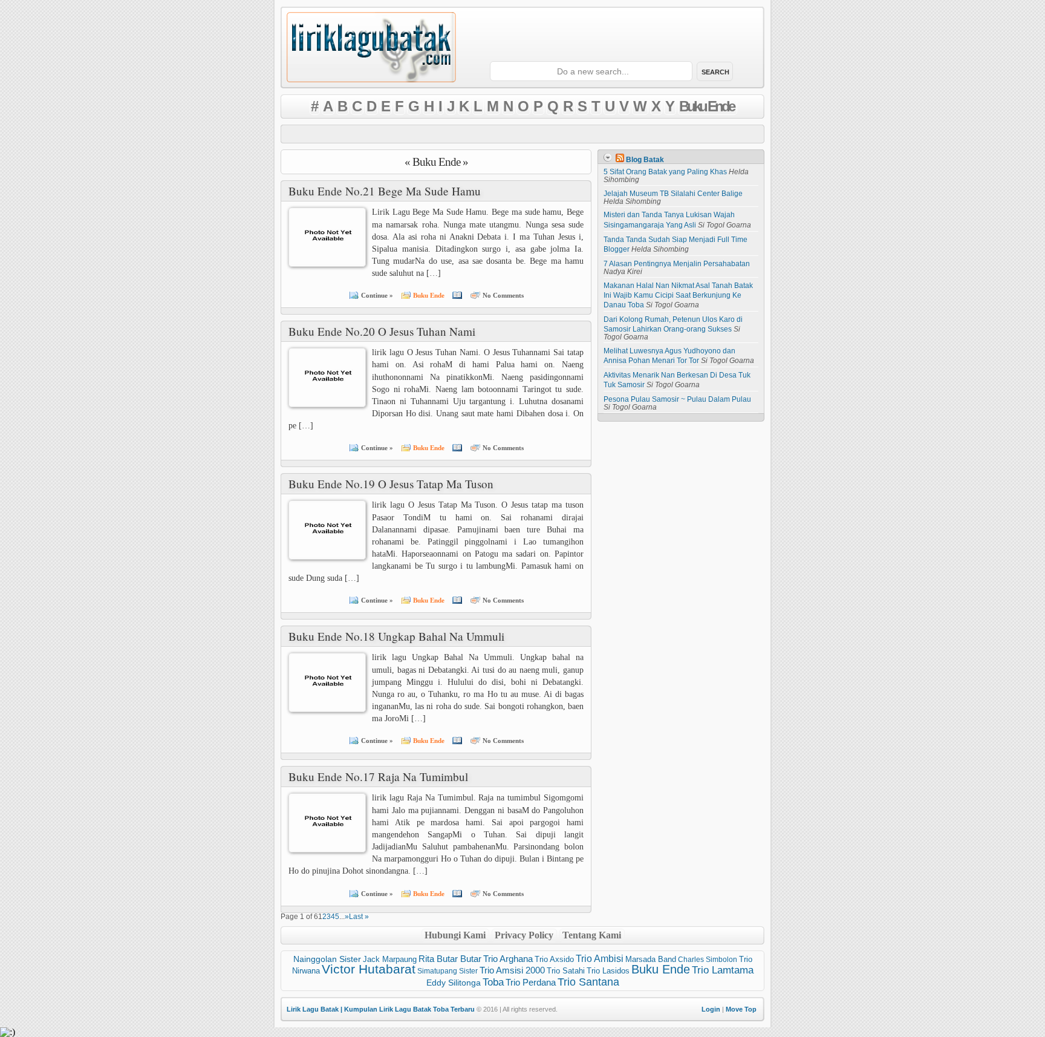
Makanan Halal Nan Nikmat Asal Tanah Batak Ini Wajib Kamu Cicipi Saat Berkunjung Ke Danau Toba (678, 295)
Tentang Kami (591, 935)
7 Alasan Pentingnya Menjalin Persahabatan (677, 263)
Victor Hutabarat (368, 969)
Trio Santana (588, 982)
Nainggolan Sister (327, 959)
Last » (359, 916)
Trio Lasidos (608, 970)
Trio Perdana (531, 982)
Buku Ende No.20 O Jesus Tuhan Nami (381, 331)
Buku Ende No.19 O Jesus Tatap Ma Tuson (390, 483)
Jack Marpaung (390, 959)
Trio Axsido (554, 959)
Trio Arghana (508, 959)
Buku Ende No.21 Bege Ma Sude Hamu (384, 190)
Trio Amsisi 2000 (512, 970)
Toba (493, 982)
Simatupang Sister (447, 971)
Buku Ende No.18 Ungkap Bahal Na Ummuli (396, 636)
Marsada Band (650, 959)
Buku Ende (706, 106)
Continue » (377, 295)
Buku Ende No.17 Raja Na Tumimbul (378, 776)
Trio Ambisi (599, 959)
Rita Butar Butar (449, 959)
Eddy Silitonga (453, 982)
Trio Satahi (566, 970)
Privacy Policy (524, 935)
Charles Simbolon (707, 959)
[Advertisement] (522, 134)
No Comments (503, 295)
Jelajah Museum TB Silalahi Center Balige (673, 193)
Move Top (741, 1009)
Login (711, 1009)
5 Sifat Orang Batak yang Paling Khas (665, 171)
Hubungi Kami (455, 935)
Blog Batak (645, 159)
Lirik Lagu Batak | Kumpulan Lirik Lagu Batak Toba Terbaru (381, 1009)
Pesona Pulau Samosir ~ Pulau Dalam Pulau (677, 399)
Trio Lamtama (723, 970)
